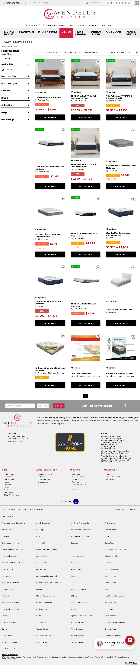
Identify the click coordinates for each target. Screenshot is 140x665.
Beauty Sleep (110, 530)
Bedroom (26, 31)
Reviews (75, 482)
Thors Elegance (77, 629)
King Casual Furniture (10, 583)
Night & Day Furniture (10, 602)
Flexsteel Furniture (10, 556)
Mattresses (48, 31)
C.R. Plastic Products (10, 543)
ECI (72, 550)
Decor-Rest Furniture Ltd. (46, 550)
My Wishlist (110, 479)
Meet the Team (78, 477)
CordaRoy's (109, 543)
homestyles (41, 569)
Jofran (73, 576)
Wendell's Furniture (113, 636)
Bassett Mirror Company (81, 530)
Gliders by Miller (112, 556)
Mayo (107, 589)
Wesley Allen (41, 642)
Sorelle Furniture (9, 622)
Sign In (108, 474)
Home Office (131, 33)
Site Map (131, 509)
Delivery (92, 25)
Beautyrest (6, 536)
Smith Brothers (111, 616)
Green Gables (42, 563)
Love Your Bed (44, 479)
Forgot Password (113, 477)
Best (107, 536)
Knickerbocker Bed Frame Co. (48, 583)
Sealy (4, 616)
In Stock (8, 69)
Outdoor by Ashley (44, 602)
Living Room (9, 33)
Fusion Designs (42, 556)
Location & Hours (79, 485)
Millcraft (5, 596)
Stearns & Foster (78, 622)
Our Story (76, 474)
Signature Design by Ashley (82, 616)
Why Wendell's (33, 25)
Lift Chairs (80, 33)
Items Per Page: (117, 52)
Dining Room (96, 33)
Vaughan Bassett (77, 636)
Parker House (110, 602)
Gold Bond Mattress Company (14, 563)
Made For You (77, 25)
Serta (38, 616)
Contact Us (108, 25)
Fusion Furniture (77, 556)
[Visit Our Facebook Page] (125, 405)
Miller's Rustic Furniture (46, 596)
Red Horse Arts (42, 609)
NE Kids (74, 596)
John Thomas (110, 576)
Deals (66, 31)
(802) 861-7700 (13, 3)
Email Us (75, 487)
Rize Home (109, 609)
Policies (75, 490)
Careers (75, 479)
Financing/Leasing (55, 25)
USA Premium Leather (45, 636)
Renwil (73, 609)
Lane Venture (110, 583)
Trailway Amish (111, 629)
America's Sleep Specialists (13, 523)
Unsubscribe (43, 482)
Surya (4, 629)
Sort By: (77, 52)
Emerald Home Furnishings (116, 550)
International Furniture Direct (48, 576)
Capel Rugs (41, 543)
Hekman (74, 563)
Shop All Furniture (11, 495)
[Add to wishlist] (63, 62)
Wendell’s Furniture (10, 642)
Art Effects (6, 530)
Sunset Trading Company (115, 622)
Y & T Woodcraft (8, 649)
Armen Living (110, 523)
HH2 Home (109, 563)
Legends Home (42, 589)
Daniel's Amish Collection (12, 550)
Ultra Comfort (7, 636)
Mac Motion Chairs (78, 589)
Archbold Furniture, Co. (80, 523)
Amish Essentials (43, 523)
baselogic (40, 530)
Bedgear (39, 536)
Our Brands (8, 492)
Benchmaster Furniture (80, 536)
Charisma (74, 543)
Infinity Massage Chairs (114, 569)
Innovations (6, 576)
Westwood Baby (77, 642)
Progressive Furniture (10, 609)
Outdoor (113, 31)
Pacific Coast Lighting (79, 602)
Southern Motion (43, 622)
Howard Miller (76, 569)
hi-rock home (7, 569)
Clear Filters (6, 54)
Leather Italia (7, 589)
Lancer (73, 583)
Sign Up (58, 406)
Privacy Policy (119, 509)
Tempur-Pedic (42, 629)
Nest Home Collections (114, 596)
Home (3, 47)
